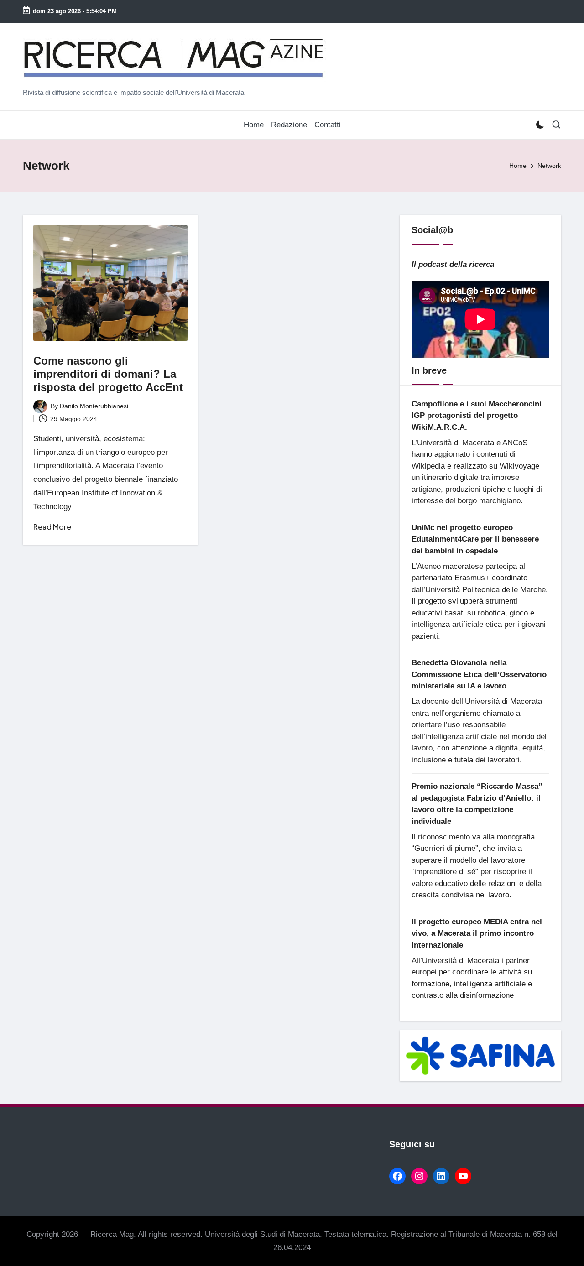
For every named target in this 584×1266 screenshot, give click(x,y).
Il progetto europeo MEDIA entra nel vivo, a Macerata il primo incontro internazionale (477, 933)
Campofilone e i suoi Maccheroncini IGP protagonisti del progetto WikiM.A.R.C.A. (477, 416)
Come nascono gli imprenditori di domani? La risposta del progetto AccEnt (108, 373)
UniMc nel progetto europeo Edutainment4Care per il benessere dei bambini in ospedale (475, 539)
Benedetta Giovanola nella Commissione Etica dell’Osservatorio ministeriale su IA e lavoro (479, 674)
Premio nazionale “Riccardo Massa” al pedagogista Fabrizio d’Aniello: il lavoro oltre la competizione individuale (477, 804)
